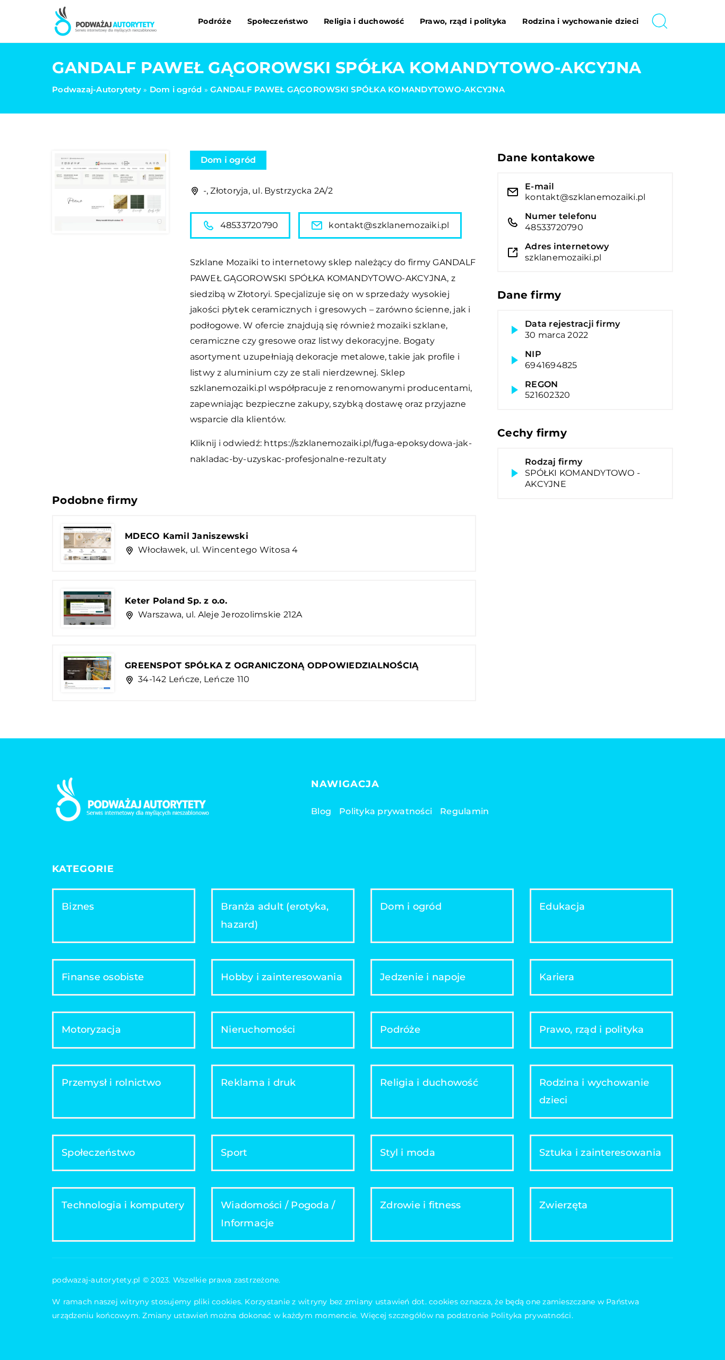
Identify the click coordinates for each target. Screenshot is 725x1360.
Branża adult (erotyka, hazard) (275, 915)
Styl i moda (407, 1152)
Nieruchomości (258, 1029)
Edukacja (562, 906)
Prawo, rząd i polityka (463, 21)
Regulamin (464, 811)
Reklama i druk (258, 1082)
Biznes (78, 906)
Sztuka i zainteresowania (600, 1152)
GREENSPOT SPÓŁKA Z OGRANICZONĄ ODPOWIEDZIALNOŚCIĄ (271, 665)
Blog (321, 811)
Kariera (556, 977)
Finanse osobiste (103, 977)
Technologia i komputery (123, 1205)
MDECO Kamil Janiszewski (186, 536)
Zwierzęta (563, 1205)
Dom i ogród (228, 160)
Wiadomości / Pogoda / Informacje (278, 1213)
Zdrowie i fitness (420, 1205)
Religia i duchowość (364, 21)
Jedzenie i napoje (422, 977)
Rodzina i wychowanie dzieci (580, 21)
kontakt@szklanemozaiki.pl (389, 225)
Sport (234, 1152)
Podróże (214, 21)
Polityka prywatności (385, 811)
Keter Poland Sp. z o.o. (176, 601)
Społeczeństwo (277, 21)
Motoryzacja (91, 1029)
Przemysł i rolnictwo (111, 1082)
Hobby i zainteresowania (281, 977)
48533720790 (249, 225)
